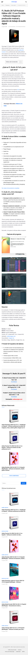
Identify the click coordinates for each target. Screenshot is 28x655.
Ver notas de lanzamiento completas (10, 188)
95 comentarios (12, 26)
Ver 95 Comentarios (14, 475)
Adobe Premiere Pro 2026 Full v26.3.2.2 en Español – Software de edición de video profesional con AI (12, 447)
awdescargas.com (11, 336)
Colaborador (18, 651)
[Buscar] (26, 1)
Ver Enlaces (14, 381)
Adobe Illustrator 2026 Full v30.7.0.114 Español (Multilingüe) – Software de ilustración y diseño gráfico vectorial (13, 469)
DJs (18, 89)
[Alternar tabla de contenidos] (19, 62)
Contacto (19, 649)
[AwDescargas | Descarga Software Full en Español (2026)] (14, 2)
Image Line (11, 338)
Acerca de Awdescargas (9, 651)
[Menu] (2, 1)
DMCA (23, 651)
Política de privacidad (12, 649)
